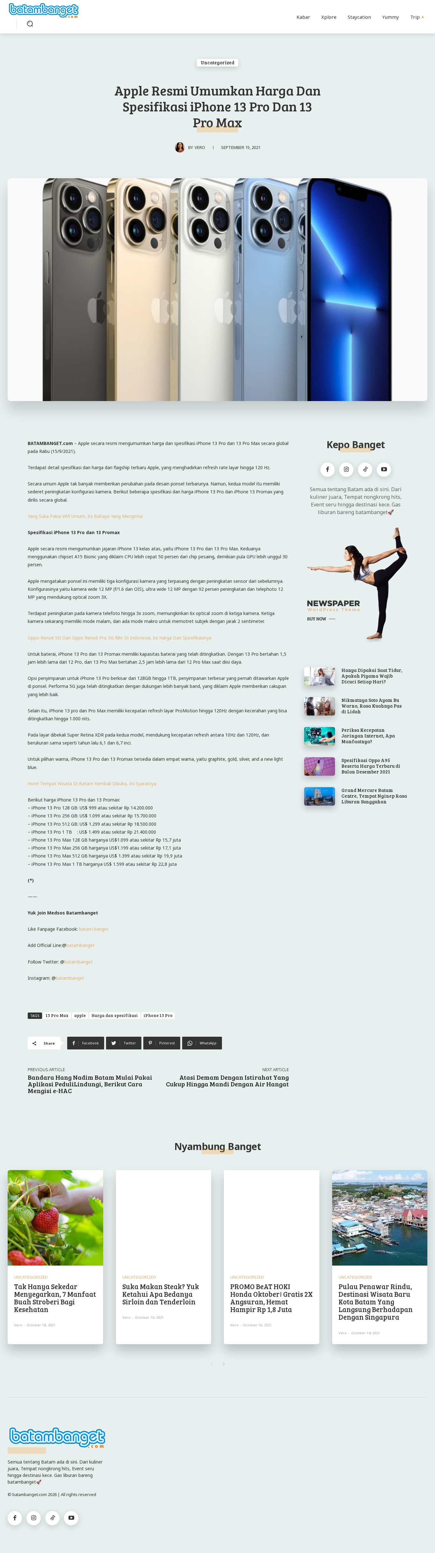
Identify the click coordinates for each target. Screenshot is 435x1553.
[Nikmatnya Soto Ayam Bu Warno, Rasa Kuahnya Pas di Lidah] (319, 706)
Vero (200, 147)
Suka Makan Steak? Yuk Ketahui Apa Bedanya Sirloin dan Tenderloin (160, 1293)
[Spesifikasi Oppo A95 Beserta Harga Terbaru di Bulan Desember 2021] (319, 766)
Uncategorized (217, 62)
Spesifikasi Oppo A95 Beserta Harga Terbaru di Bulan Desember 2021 (370, 766)
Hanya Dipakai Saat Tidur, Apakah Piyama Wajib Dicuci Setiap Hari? (372, 676)
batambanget (80, 945)
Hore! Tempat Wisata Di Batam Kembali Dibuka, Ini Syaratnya (92, 783)
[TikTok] (365, 469)
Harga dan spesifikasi (114, 1015)
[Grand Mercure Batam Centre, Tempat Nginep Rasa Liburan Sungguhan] (319, 796)
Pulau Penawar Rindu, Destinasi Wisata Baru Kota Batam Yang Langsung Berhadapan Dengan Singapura (376, 1301)
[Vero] (181, 147)
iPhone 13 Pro (158, 1015)
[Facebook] (327, 469)
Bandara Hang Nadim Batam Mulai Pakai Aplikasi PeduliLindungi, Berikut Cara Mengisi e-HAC (90, 1084)
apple (80, 1015)
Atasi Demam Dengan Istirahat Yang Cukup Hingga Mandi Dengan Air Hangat (227, 1080)
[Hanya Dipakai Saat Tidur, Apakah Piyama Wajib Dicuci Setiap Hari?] (319, 676)
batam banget (94, 929)
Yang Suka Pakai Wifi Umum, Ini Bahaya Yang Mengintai (85, 516)
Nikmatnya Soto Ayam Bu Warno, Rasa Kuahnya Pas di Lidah (371, 706)
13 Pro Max (57, 1015)
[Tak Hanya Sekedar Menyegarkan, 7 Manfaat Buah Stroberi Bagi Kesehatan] (55, 1218)
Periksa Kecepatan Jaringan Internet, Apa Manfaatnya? (368, 736)
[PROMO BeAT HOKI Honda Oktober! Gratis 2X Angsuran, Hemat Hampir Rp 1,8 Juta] (271, 1218)
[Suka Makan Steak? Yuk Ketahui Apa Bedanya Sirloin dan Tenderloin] (163, 1218)
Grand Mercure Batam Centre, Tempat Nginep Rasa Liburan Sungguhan (374, 796)
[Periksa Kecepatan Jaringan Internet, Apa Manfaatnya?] (319, 736)
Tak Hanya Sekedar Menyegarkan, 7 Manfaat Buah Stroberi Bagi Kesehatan (55, 1297)
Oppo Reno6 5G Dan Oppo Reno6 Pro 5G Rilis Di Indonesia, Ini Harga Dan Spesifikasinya (119, 638)
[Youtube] (384, 469)
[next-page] (224, 1364)
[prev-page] (211, 1364)
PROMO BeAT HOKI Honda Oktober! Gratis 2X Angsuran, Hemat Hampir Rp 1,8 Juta (271, 1297)
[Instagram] (346, 469)
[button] (29, 23)
